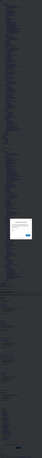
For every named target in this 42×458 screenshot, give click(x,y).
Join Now (28, 235)
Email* (13, 230)
